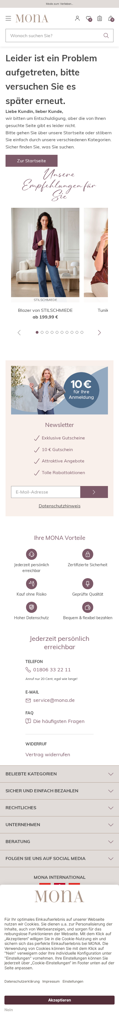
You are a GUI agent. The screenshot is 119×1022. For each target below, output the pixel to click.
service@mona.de (54, 700)
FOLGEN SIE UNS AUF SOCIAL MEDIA (46, 858)
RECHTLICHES (21, 807)
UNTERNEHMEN (23, 824)
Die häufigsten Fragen (59, 721)
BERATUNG (18, 841)
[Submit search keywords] (106, 35)
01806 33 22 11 (52, 669)
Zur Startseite (31, 160)
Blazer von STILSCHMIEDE (45, 310)
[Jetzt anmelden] (94, 492)
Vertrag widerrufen (47, 754)
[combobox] (59, 35)
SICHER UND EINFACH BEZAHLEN (42, 790)
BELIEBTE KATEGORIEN (31, 773)
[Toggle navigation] (8, 18)
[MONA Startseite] (32, 18)
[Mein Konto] (77, 18)
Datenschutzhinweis (60, 506)
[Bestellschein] (99, 18)
